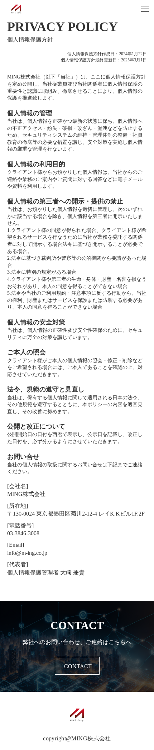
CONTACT (78, 666)
